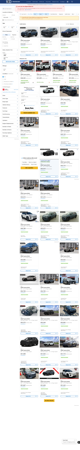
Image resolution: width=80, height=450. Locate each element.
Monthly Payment (24, 92)
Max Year (13, 26)
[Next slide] (77, 72)
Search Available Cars (29, 112)
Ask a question (29, 167)
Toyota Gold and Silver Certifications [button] (9, 92)
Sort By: (67, 24)
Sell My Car (41, 1)
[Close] (75, 440)
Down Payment (23, 99)
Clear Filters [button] (30, 14)
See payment (23, 45)
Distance (4, 15)
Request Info (28, 54)
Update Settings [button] (33, 110)
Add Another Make (10, 61)
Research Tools (55, 1)
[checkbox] (5, 43)
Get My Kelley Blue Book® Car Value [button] (30, 105)
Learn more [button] (16, 89)
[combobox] (10, 8)
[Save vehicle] (37, 28)
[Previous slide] (21, 72)
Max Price (12, 36)
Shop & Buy (48, 1)
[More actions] (37, 55)
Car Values (28, 1)
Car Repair (62, 1)
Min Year (5, 26)
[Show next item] (56, 153)
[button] (67, 2)
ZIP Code (13, 15)
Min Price (4, 36)
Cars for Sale (35, 1)
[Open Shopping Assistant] (78, 442)
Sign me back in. (28, 9)
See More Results (49, 400)
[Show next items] (76, 14)
